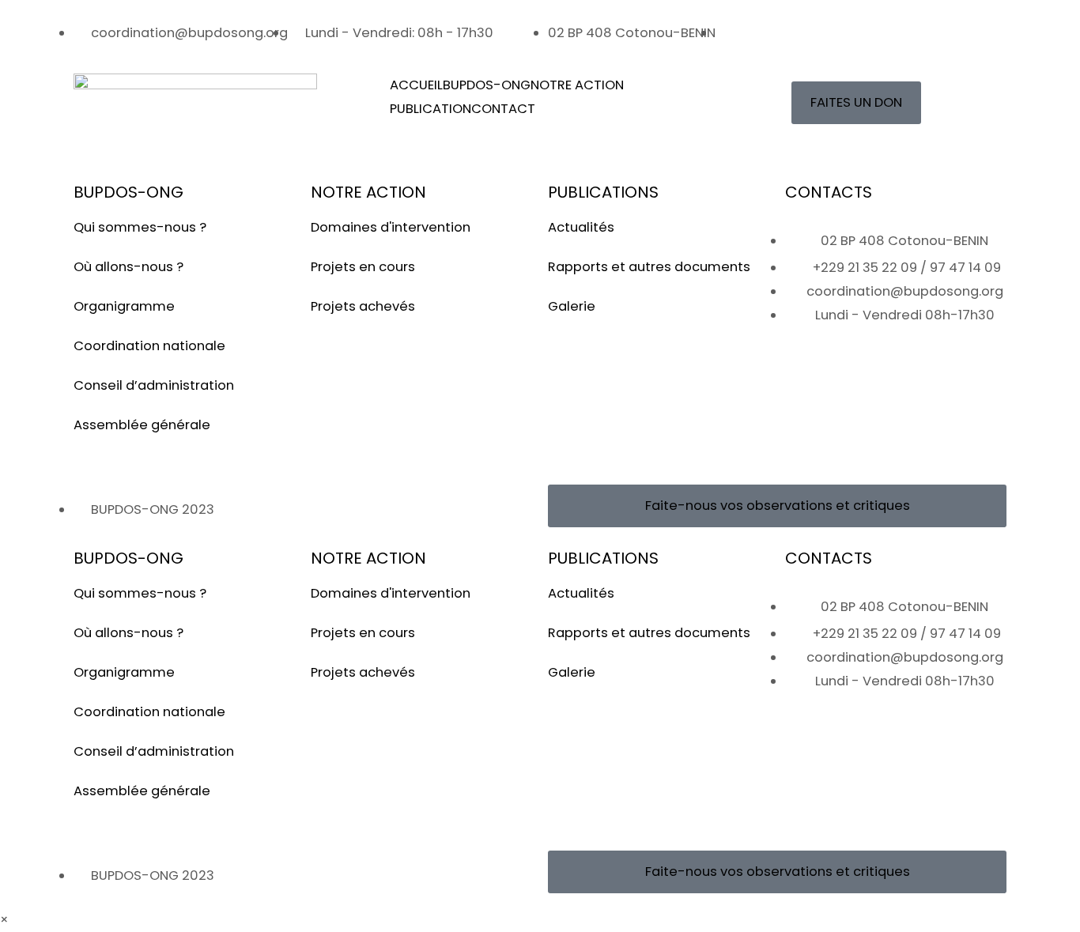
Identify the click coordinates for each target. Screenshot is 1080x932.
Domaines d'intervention (390, 227)
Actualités (581, 227)
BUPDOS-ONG (487, 85)
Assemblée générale (142, 425)
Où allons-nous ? (128, 267)
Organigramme (124, 306)
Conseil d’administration (154, 385)
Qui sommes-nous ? (140, 227)
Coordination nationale (149, 346)
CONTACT (503, 109)
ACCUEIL (416, 85)
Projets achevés (363, 306)
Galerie (571, 306)
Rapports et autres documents (649, 267)
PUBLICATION (430, 109)
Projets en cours (363, 267)
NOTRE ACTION (577, 85)
